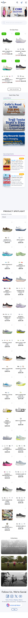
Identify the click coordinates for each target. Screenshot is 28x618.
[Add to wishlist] (12, 34)
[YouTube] (20, 596)
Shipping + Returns (18, 600)
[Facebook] (7, 596)
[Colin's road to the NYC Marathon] (14, 115)
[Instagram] (12, 596)
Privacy (11, 600)
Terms (7, 600)
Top (14, 609)
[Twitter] (16, 596)
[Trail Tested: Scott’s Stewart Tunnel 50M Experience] (14, 131)
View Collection (14, 89)
